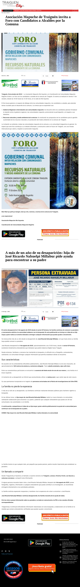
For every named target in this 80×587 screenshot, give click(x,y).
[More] (53, 75)
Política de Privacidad (7, 554)
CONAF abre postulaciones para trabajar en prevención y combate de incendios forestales (69, 551)
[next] (76, 11)
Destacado (30, 71)
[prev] (74, 11)
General (50, 71)
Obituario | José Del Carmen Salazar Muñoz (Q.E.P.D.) (69, 562)
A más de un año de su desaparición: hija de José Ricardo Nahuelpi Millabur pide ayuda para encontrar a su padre (70, 544)
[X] (9, 551)
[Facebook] (2, 551)
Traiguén (41, 71)
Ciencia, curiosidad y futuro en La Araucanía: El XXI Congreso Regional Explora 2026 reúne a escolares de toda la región (70, 557)
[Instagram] (5, 551)
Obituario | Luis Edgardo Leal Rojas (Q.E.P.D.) (26, 10)
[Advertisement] (46, 2)
